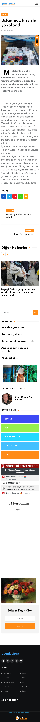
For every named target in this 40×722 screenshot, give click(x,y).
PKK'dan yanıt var (12, 328)
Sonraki (28, 230)
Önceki (11, 211)
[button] (3, 254)
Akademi (7, 678)
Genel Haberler (9, 682)
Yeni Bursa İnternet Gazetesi (20, 713)
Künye (6, 691)
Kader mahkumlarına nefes (18, 341)
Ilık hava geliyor (11, 334)
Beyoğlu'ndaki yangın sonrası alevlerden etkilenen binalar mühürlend (18, 292)
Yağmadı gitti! (10, 358)
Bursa (24, 682)
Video (24, 678)
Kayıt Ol (20, 626)
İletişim (24, 691)
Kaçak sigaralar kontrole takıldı (18, 216)
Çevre (24, 673)
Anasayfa (7, 673)
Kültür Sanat (8, 687)
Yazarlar (25, 687)
